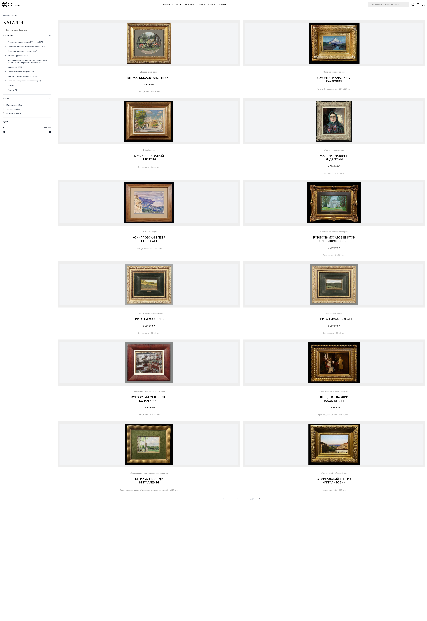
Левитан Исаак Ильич (149, 319)
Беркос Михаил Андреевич (148, 78)
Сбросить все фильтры (16, 30)
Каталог (166, 4)
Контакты (222, 4)
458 (252, 499)
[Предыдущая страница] (223, 499)
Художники (189, 4)
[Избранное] (418, 4)
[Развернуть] (5, 42)
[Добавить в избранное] (235, 26)
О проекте (200, 4)
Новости (211, 4)
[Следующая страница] (259, 499)
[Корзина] (413, 4)
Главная (6, 15)
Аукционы (176, 4)
